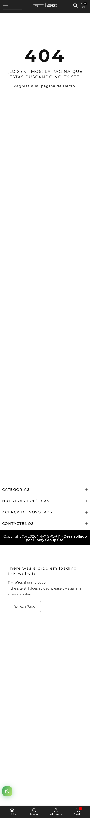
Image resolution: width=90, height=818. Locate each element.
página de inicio (58, 86)
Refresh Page (24, 606)
